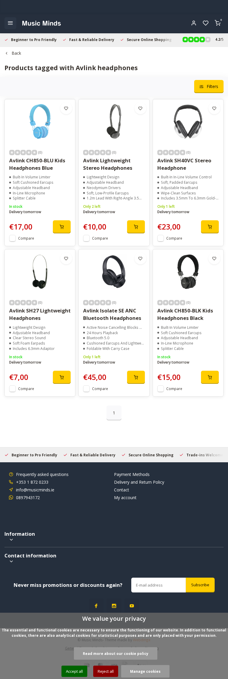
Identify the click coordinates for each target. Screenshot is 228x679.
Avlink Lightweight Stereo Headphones (107, 164)
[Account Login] (194, 23)
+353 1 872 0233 (32, 482)
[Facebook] (96, 605)
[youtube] (131, 605)
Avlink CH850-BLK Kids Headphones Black (185, 314)
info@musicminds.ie (35, 490)
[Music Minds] (41, 23)
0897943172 (28, 497)
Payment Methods (132, 474)
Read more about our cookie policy (115, 653)
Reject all (106, 671)
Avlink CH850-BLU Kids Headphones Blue (37, 164)
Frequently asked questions (42, 474)
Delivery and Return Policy (139, 482)
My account (125, 497)
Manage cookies (145, 671)
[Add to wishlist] (66, 108)
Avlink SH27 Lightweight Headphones (40, 314)
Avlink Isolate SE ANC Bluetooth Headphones (112, 314)
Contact (121, 490)
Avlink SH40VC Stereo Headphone (184, 164)
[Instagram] (114, 605)
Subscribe (200, 584)
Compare (26, 238)
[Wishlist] (206, 23)
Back (16, 53)
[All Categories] (10, 23)
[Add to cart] (62, 226)
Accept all (74, 671)
